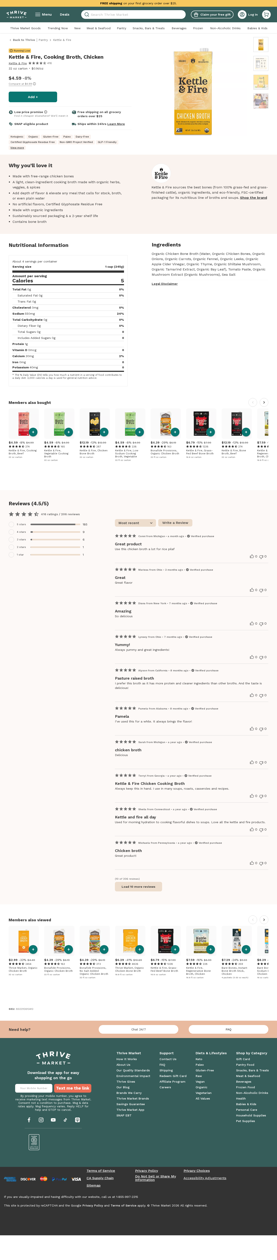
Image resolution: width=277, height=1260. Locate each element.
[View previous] (252, 402)
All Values (203, 1098)
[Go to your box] (266, 14)
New (77, 28)
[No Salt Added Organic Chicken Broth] (95, 941)
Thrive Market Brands (132, 1098)
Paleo (200, 1064)
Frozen (198, 28)
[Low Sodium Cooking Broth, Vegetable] (130, 423)
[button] (266, 14)
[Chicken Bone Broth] (95, 423)
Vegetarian (204, 1093)
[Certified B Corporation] (34, 1142)
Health (241, 1098)
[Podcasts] (77, 1120)
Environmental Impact (133, 1076)
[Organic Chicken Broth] (166, 423)
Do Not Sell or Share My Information (155, 1178)
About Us (123, 1064)
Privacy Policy (146, 1171)
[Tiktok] (65, 1120)
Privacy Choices (197, 1171)
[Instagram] (41, 1120)
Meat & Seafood (99, 28)
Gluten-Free (205, 1070)
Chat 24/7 (138, 1029)
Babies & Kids (257, 28)
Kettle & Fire (18, 63)
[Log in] (242, 14)
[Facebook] (29, 1120)
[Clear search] (184, 14)
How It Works (126, 1059)
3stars (21, 539)
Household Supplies (251, 1115)
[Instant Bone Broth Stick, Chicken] (237, 941)
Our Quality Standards (133, 1070)
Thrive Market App (130, 1109)
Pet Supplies (245, 1121)
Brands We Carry (129, 1093)
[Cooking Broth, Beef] (24, 423)
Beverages (179, 28)
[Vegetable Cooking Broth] (59, 423)
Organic (201, 1087)
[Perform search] (86, 14)
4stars (21, 531)
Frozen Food (245, 1087)
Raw (199, 1076)
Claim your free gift (215, 14)
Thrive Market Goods (25, 28)
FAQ (228, 1029)
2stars (21, 547)
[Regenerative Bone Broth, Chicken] (201, 941)
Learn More (116, 124)
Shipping (166, 1070)
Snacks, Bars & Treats (149, 28)
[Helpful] (252, 556)
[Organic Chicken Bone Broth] (130, 941)
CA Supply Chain (100, 1178)
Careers (165, 1087)
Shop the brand (253, 198)
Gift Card (243, 1059)
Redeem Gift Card (173, 1076)
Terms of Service (101, 1171)
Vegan (200, 1081)
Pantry (121, 28)
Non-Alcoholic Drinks (225, 28)
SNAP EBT (124, 1115)
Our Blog (123, 1087)
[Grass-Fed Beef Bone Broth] (201, 423)
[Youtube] (53, 1120)
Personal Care (246, 1109)
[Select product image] (260, 44)
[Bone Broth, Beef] (237, 423)
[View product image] (193, 92)
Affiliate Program (172, 1081)
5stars (21, 524)
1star (20, 554)
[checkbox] (50, 524)
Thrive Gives (125, 1081)
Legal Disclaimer (165, 283)
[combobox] (133, 14)
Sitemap (94, 1185)
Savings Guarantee (130, 1104)
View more (17, 147)
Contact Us (167, 1059)
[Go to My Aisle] (16, 14)
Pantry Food (245, 1064)
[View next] (264, 402)
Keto (199, 1059)
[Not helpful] (261, 557)
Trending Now (58, 28)
